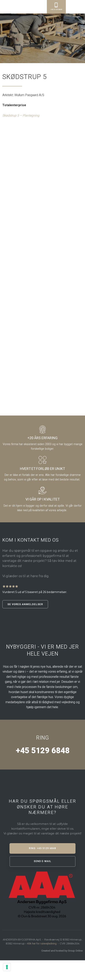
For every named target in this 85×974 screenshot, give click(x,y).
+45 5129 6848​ (43, 751)
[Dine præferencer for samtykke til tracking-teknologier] (7, 967)
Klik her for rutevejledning (42, 943)
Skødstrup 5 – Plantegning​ (20, 115)
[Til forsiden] (30, 6)
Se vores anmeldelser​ (25, 604)
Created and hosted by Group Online (62, 951)
